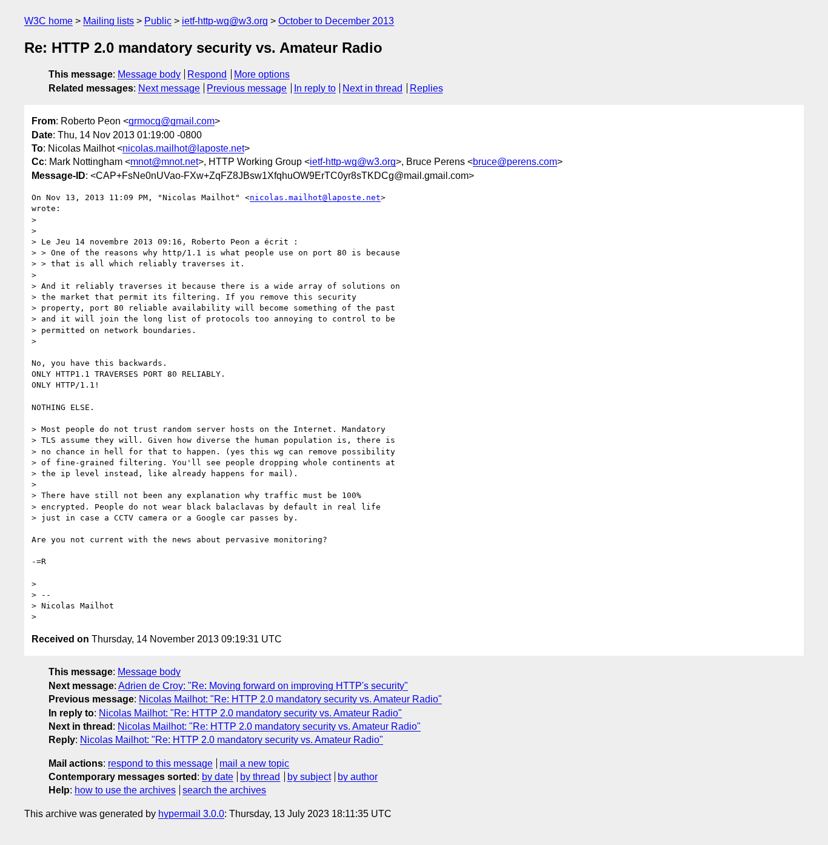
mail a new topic (254, 763)
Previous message (247, 88)
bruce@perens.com (515, 162)
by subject (309, 777)
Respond (207, 74)
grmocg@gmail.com (172, 121)
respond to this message (160, 763)
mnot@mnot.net (164, 162)
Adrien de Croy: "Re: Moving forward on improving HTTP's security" (263, 686)
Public (158, 21)
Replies (426, 88)
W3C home (48, 21)
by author (358, 777)
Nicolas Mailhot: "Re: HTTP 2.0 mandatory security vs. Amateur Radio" (290, 699)
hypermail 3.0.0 (191, 814)
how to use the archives (125, 790)
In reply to (315, 88)
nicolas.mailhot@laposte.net (183, 148)
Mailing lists (108, 21)
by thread (260, 777)
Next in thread (372, 88)
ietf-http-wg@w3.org (225, 21)
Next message (169, 88)
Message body (149, 74)
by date (217, 777)
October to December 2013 (336, 21)
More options (262, 74)
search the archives (224, 790)
